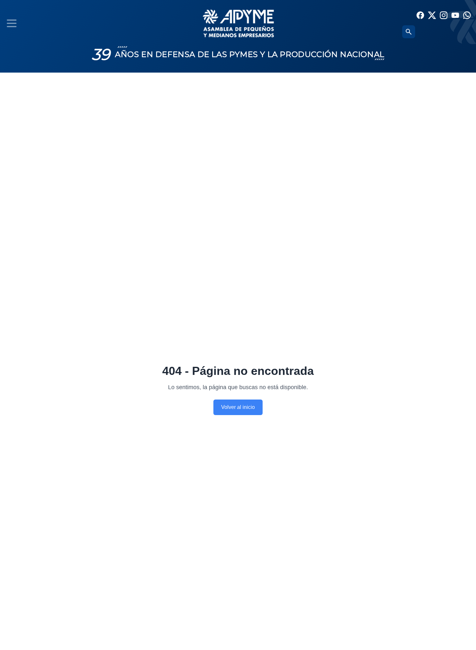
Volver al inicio (238, 407)
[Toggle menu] (11, 23)
